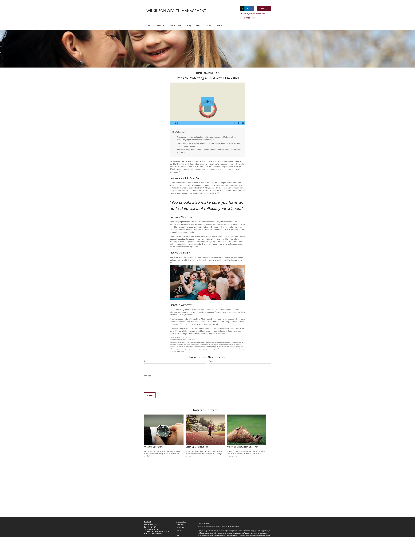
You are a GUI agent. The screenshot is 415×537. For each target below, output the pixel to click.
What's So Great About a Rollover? (243, 447)
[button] (149, 25)
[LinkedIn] (246, 8)
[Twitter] (242, 8)
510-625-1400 (154, 525)
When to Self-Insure (153, 447)
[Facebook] (251, 8)
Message (147, 375)
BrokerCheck (235, 526)
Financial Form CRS (205, 523)
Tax (177, 535)
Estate (178, 530)
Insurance (179, 533)
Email (211, 361)
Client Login (263, 8)
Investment (180, 527)
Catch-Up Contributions (197, 447)
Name (146, 361)
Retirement (180, 525)
